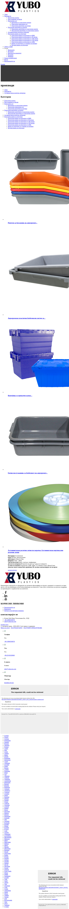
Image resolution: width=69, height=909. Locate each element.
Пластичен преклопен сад (19, 24)
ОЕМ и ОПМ (8, 47)
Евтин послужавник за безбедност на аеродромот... (28, 473)
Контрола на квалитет (14, 53)
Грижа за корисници (10, 58)
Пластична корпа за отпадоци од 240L (23, 42)
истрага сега (4, 624)
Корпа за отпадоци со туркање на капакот (24, 43)
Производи (7, 16)
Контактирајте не (9, 61)
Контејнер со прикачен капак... (20, 396)
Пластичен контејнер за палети (17, 27)
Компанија (11, 50)
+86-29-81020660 (9, 655)
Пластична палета (13, 17)
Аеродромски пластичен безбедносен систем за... (26, 318)
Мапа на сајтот (5, 628)
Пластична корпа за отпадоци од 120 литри (25, 40)
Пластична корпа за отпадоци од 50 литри (24, 37)
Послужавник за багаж (15, 19)
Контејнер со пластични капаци (21, 22)
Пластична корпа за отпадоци (17, 34)
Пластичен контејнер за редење (21, 26)
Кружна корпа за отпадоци (20, 45)
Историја (10, 51)
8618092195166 (9, 683)
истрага (10, 570)
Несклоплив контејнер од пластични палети (25, 30)
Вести (6, 59)
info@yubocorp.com (10, 621)
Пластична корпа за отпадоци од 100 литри (25, 38)
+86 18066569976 (9, 620)
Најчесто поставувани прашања (14, 610)
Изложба (10, 55)
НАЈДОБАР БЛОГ (16, 628)
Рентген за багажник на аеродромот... (22, 223)
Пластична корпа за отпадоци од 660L (23, 35)
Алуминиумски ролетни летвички (18, 32)
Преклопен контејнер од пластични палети (25, 29)
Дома (6, 14)
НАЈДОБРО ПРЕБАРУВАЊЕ (33, 628)
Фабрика (10, 56)
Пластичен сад (12, 21)
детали (15, 570)
